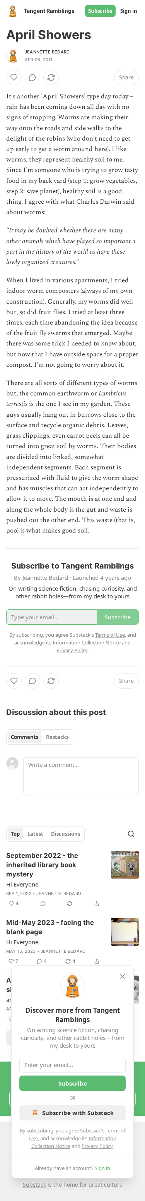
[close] (122, 976)
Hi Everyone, (23, 884)
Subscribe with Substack (78, 1113)
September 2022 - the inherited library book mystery (42, 865)
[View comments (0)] (32, 77)
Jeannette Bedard (47, 52)
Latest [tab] (35, 833)
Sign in (128, 10)
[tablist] (39, 737)
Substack (34, 1184)
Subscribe (100, 10)
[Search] (131, 834)
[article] (72, 879)
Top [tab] (15, 833)
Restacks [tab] (57, 737)
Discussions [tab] (65, 833)
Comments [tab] (24, 737)
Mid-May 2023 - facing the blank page (50, 927)
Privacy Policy (97, 1146)
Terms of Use (110, 634)
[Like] (14, 77)
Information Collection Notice (87, 642)
